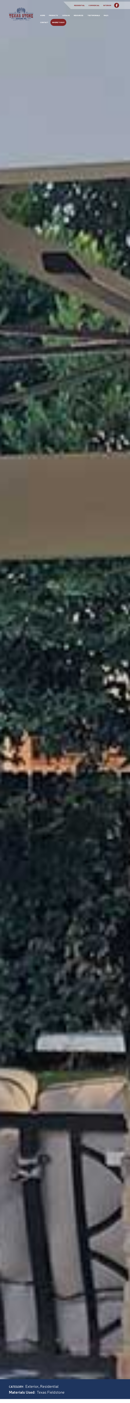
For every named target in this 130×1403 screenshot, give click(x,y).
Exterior (32, 1386)
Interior (107, 5)
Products (53, 15)
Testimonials (94, 15)
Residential (79, 5)
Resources (78, 15)
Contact (44, 22)
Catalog (66, 15)
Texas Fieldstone (51, 1392)
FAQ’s (106, 15)
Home (42, 15)
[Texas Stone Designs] (21, 17)
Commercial (93, 5)
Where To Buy (58, 22)
